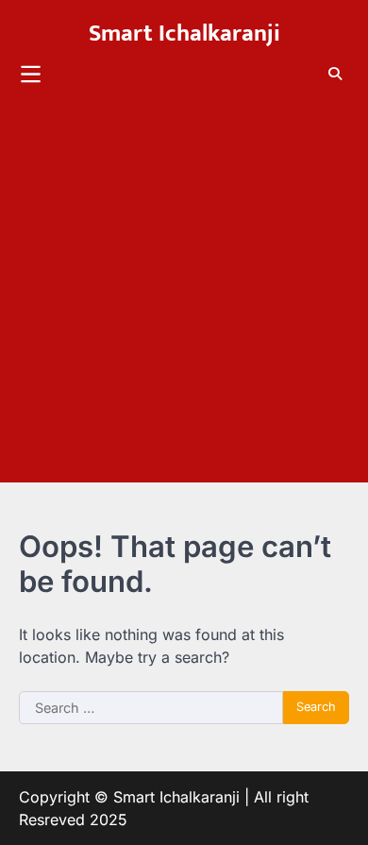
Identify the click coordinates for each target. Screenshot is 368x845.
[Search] (335, 73)
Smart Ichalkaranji (184, 33)
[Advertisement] (184, 298)
